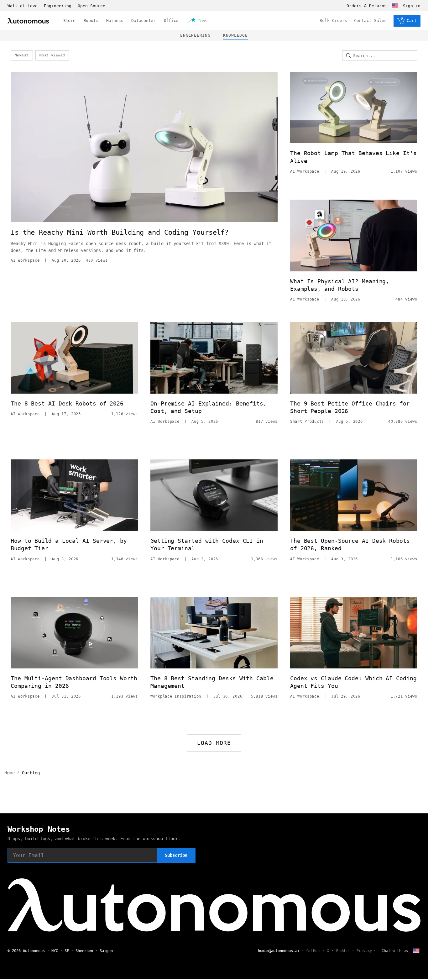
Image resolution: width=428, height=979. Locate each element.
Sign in (411, 6)
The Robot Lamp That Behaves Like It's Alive (353, 157)
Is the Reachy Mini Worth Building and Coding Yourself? (120, 232)
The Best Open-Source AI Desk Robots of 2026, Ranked (350, 544)
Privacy (364, 951)
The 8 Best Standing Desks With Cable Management (212, 682)
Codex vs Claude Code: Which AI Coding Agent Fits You (353, 682)
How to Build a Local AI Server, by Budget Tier (69, 544)
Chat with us (395, 951)
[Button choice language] (395, 5)
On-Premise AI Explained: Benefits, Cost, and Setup (208, 407)
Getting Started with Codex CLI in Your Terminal (206, 544)
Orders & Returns (367, 6)
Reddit (342, 951)
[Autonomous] (28, 21)
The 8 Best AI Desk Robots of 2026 (67, 403)
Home (9, 772)
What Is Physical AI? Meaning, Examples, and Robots (339, 285)
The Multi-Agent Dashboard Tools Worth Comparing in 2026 (74, 682)
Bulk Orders (333, 20)
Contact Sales (370, 20)
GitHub (313, 951)
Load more (214, 743)
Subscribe (176, 855)
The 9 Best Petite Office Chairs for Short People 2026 (350, 407)
